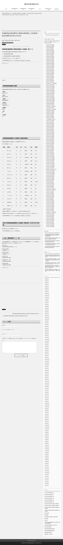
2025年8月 (47, 300)
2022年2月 (47, 377)
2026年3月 (47, 288)
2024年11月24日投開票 (50, 163)
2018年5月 (47, 459)
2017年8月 (47, 476)
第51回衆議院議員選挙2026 (50, 530)
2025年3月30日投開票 (50, 140)
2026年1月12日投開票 (50, 84)
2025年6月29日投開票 (50, 123)
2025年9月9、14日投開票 (50, 106)
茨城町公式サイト (6, 105)
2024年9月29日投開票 (50, 176)
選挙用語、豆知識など (49, 534)
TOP (7, 13)
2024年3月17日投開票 (50, 213)
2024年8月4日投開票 (50, 186)
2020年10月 (47, 406)
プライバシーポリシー (32, 540)
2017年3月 (47, 485)
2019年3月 (47, 441)
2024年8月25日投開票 (50, 183)
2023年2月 (47, 355)
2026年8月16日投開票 (50, 46)
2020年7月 (47, 412)
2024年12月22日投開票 (50, 157)
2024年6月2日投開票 (50, 199)
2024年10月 (47, 319)
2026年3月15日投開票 (50, 73)
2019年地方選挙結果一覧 (49, 496)
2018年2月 (47, 465)
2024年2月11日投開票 (50, 220)
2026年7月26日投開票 (50, 50)
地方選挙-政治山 (5, 256)
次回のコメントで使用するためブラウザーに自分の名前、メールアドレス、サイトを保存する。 (20, 338)
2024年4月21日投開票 (50, 206)
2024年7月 (47, 324)
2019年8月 (47, 432)
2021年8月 (47, 388)
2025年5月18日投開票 (50, 132)
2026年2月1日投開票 (50, 80)
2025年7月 (47, 302)
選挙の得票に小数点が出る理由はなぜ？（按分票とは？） (27, 213)
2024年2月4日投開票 (50, 222)
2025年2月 (47, 311)
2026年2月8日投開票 (50, 79)
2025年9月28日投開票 (50, 103)
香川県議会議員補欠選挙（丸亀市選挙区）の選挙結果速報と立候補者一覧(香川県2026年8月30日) (52, 235)
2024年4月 (47, 330)
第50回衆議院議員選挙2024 (50, 528)
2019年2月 (47, 443)
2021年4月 (47, 395)
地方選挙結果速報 (5, 263)
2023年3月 (47, 353)
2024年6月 (47, 326)
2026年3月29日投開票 (50, 70)
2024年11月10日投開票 (50, 166)
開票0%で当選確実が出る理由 (24, 211)
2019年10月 (47, 428)
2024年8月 (47, 322)
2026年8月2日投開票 (50, 49)
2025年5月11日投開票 (50, 133)
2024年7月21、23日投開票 (51, 189)
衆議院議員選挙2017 (48, 532)
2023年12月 (47, 337)
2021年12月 (47, 381)
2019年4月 (47, 439)
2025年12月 (47, 293)
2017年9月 (47, 474)
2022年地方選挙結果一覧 (49, 501)
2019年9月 (47, 430)
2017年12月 (47, 468)
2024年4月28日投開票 (50, 205)
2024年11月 (47, 317)
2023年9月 (47, 342)
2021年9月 (47, 386)
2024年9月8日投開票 (50, 180)
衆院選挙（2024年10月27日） (51, 169)
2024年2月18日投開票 (50, 219)
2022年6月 (47, 370)
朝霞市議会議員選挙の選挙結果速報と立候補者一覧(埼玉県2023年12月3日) (26, 313)
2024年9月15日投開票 (50, 179)
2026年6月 (47, 282)
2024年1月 (47, 335)
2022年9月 (47, 364)
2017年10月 (47, 472)
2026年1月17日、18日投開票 (51, 83)
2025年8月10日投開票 (50, 113)
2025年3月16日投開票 (50, 143)
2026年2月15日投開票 (50, 77)
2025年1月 (47, 313)
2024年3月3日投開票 (50, 216)
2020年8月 (47, 410)
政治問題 (46, 518)
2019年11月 (47, 426)
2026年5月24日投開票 (50, 63)
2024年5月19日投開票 (50, 202)
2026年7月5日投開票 (50, 54)
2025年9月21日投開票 (50, 104)
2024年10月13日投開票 (50, 173)
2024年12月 (47, 315)
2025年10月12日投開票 (50, 100)
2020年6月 (47, 414)
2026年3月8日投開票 (50, 74)
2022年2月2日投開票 (50, 152)
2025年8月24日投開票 (50, 110)
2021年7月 (47, 390)
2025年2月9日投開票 (50, 150)
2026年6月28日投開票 (50, 56)
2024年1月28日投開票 (50, 223)
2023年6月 (47, 348)
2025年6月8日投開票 (50, 127)
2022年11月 (47, 361)
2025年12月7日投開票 (50, 89)
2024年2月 (47, 333)
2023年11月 (47, 339)
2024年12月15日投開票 (50, 159)
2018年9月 (47, 452)
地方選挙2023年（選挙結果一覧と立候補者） (23, 60)
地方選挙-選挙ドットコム (6, 259)
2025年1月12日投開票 (50, 156)
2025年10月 (47, 297)
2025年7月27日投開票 (50, 116)
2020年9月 (47, 408)
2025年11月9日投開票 (50, 94)
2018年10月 (47, 450)
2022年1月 (47, 379)
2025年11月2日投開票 (50, 96)
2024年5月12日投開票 (50, 203)
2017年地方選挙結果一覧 (49, 492)
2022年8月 (47, 366)
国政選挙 (46, 514)
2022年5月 (47, 372)
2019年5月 (47, 437)
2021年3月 (47, 397)
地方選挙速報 (17, 230)
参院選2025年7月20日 (51, 119)
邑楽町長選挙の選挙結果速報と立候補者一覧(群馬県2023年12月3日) (15, 315)
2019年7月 (47, 434)
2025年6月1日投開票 (50, 129)
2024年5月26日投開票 (50, 200)
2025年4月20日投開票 (50, 136)
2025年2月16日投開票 (50, 149)
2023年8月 (47, 344)
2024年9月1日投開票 (50, 182)
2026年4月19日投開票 (50, 66)
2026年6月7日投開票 (50, 60)
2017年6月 (47, 479)
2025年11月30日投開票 (50, 90)
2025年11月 (47, 295)
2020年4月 (47, 417)
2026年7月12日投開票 (50, 53)
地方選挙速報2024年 (31, 9)
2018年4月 (47, 461)
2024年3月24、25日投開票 (51, 212)
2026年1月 (47, 291)
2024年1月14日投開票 (50, 226)
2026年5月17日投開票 (50, 64)
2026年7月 (47, 280)
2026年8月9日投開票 (50, 47)
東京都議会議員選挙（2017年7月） (51, 525)
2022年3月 (47, 375)
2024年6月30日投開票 (50, 193)
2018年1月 (47, 467)
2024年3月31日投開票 (50, 210)
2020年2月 (47, 421)
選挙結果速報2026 (31, 4)
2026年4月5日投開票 (50, 69)
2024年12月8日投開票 (50, 160)
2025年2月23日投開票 (50, 147)
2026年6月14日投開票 (50, 59)
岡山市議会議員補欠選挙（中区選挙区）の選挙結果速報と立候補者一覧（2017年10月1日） (52, 266)
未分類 (46, 520)
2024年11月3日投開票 (50, 167)
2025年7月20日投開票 (50, 117)
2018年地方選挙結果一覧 (49, 494)
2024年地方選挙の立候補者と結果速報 (52, 505)
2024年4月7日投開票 (50, 209)
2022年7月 (47, 368)
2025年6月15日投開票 (50, 126)
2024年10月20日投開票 (50, 172)
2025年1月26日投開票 (50, 153)
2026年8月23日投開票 (50, 44)
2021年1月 (47, 401)
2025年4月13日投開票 (50, 137)
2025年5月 (47, 306)
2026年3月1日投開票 (50, 76)
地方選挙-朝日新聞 (5, 252)
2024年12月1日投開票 (50, 162)
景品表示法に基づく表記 (48, 9)
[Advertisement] (31, 23)
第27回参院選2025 (48, 526)
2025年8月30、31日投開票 (51, 109)
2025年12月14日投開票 (50, 87)
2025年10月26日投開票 (50, 97)
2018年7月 (47, 456)
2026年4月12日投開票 (50, 67)
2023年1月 (47, 357)
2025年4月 (47, 308)
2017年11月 (47, 470)
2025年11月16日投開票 (50, 93)
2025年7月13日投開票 (50, 120)
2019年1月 (47, 445)
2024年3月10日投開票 (50, 215)
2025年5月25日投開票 (50, 130)
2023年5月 (47, 350)
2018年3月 (47, 463)
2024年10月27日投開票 (50, 170)
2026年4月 (47, 286)
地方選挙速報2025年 (23, 9)
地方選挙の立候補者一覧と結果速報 (51, 516)
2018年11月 (47, 448)
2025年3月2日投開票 (50, 146)
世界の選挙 (47, 513)
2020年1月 (47, 423)
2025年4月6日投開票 (50, 139)
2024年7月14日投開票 (50, 190)
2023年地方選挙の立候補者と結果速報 (8, 42)
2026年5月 (47, 284)
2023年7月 (47, 346)
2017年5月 (47, 481)
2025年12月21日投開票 (50, 86)
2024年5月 (47, 328)
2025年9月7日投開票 (50, 107)
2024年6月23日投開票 (50, 195)
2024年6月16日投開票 (50, 196)
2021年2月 (47, 399)
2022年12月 (47, 359)
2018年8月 (47, 454)
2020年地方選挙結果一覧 (49, 498)
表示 (5, 80)
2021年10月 (47, 384)
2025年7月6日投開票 (50, 122)
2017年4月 (47, 483)
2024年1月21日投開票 (50, 225)
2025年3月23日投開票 (50, 142)
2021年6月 (47, 392)
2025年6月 (47, 304)
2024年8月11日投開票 (50, 185)
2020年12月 (47, 403)
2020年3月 (47, 419)
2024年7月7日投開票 (50, 192)
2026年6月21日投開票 (50, 57)
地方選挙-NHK (4, 245)
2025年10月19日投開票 (50, 99)
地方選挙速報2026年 (14, 9)
